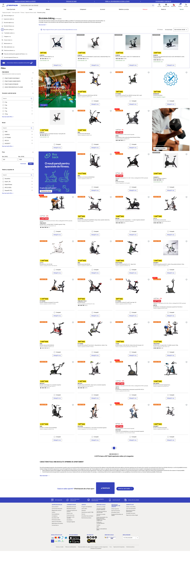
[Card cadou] (65, 538)
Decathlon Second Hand (87, 516)
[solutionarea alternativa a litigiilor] (110, 538)
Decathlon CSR (55, 517)
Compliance (54, 516)
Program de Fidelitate (87, 506)
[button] (18, 78)
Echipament (83, 9)
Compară (96, 101)
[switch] (3, 63)
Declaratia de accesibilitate (96, 548)
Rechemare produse (86, 517)
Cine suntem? (55, 506)
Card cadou (84, 508)
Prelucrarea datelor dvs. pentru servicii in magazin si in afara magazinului (102, 519)
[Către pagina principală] (12, 5)
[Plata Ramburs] (59, 541)
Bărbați (48, 9)
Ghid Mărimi (69, 519)
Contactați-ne (55, 525)
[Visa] (52, 537)
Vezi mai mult (42, 24)
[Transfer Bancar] (62, 538)
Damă (30, 9)
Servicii (181, 9)
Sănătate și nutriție (124, 9)
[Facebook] (88, 537)
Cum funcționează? (131, 508)
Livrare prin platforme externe (72, 511)
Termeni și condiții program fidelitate (100, 509)
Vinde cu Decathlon (130, 506)
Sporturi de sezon (115, 510)
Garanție (84, 510)
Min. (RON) (5, 156)
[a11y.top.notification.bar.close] (187, 1)
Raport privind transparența (118, 546)
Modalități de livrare (71, 506)
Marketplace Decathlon (57, 523)
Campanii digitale (71, 521)
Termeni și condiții (100, 506)
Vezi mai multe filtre (7, 116)
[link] (44, 105)
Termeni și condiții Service (100, 515)
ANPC (97, 526)
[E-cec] (52, 541)
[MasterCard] (55, 538)
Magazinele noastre (56, 510)
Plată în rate (70, 513)
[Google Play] (74, 542)
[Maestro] (59, 538)
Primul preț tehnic (56, 519)
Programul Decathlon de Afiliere (117, 515)
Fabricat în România (56, 521)
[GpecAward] (91, 542)
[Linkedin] (96, 537)
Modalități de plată (71, 508)
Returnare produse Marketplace (130, 511)
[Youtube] (90, 537)
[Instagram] (93, 537)
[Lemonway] (62, 541)
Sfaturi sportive (115, 508)
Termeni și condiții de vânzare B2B (101, 512)
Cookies (98, 525)
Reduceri (145, 9)
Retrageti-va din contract (70, 518)
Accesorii (102, 9)
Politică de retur (70, 515)
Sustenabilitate (55, 514)
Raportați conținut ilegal (132, 515)
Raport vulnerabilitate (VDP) (101, 529)
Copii (65, 9)
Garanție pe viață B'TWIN (87, 512)
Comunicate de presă (57, 508)
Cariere (53, 512)
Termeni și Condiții (59, 546)
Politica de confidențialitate (100, 523)
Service (83, 514)
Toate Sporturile (11, 9)
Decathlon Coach (115, 512)
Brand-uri (163, 9)
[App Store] (74, 538)
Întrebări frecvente (130, 513)
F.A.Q (111, 546)
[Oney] (55, 541)
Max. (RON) (21, 156)
